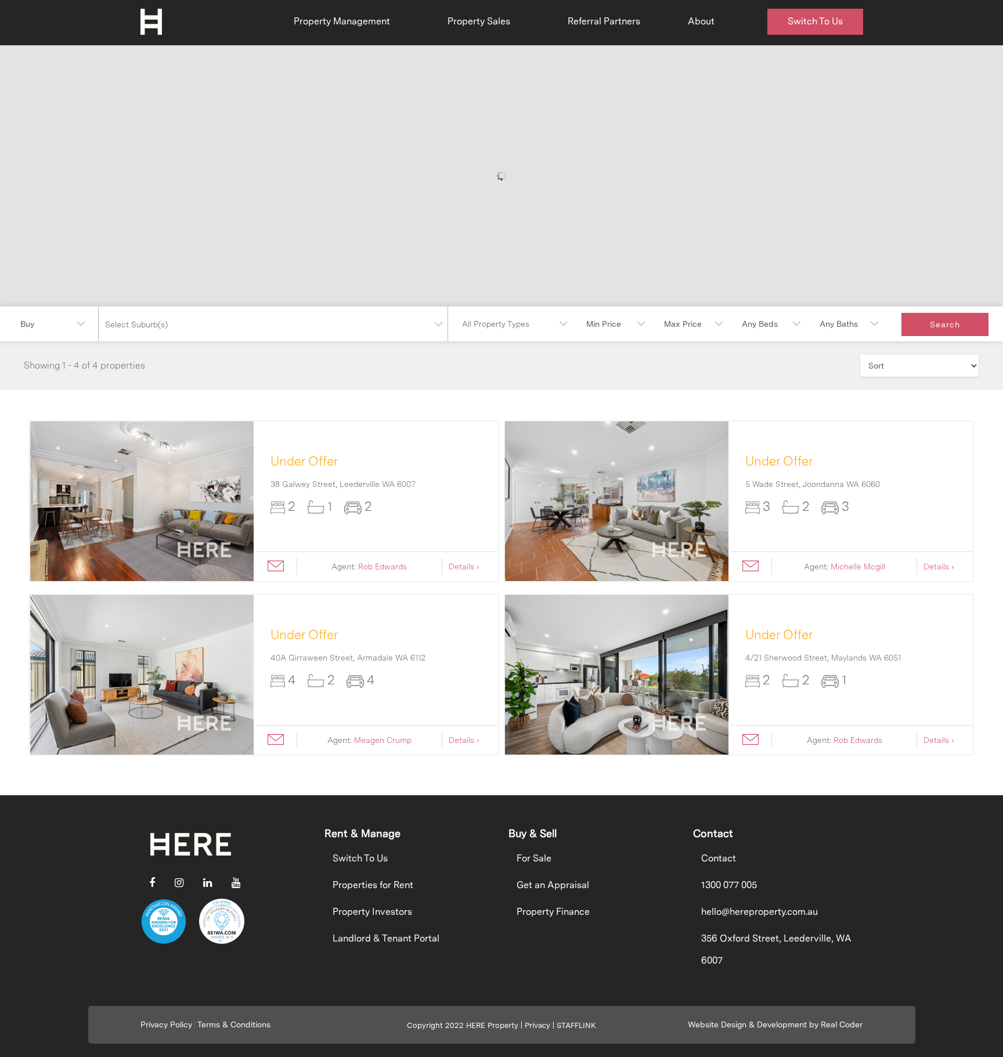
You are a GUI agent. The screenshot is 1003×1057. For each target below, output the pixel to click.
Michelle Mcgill (858, 566)
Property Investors (372, 911)
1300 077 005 (729, 884)
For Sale (534, 858)
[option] (142, 501)
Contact (718, 858)
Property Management (342, 21)
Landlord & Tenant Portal (386, 938)
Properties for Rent (373, 884)
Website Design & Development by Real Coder (775, 1024)
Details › (464, 566)
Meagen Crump (383, 740)
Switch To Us (815, 21)
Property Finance (553, 911)
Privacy (537, 1025)
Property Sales (479, 21)
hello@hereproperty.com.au (759, 911)
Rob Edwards (382, 566)
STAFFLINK (576, 1025)
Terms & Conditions (233, 1024)
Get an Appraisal (553, 884)
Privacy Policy (166, 1024)
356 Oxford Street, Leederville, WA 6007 (776, 949)
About (701, 21)
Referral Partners (604, 21)
